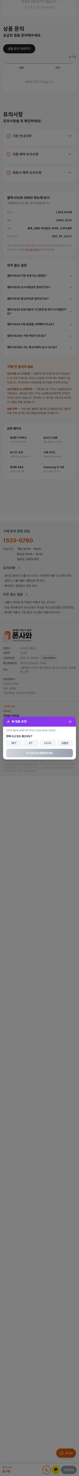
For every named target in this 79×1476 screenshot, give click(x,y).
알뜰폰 (65, 743)
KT (31, 743)
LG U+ (48, 743)
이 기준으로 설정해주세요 (39, 753)
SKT (14, 743)
